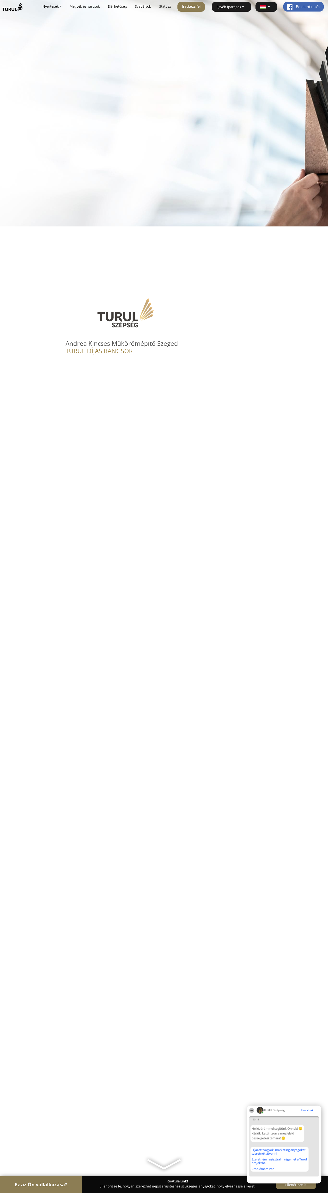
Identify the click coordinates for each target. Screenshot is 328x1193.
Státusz (165, 6)
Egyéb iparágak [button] (229, 7)
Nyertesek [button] (51, 6)
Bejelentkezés (307, 6)
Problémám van (263, 1169)
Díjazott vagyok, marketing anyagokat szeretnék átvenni (279, 1152)
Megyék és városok (85, 6)
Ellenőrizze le (296, 1184)
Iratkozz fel (191, 6)
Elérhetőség (117, 6)
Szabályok (143, 6)
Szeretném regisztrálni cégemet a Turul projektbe (279, 1161)
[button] (266, 7)
